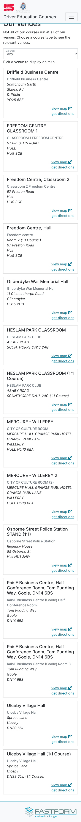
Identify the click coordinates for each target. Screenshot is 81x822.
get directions (62, 113)
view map (59, 108)
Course (10, 50)
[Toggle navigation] (71, 16)
